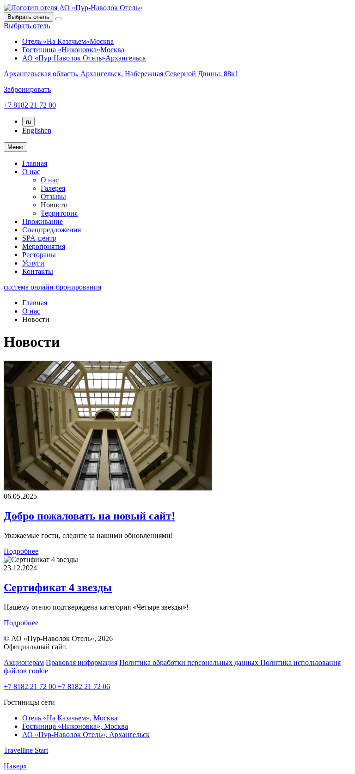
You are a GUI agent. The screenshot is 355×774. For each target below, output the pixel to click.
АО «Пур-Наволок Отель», (86, 734)
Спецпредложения (51, 230)
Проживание (42, 221)
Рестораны (39, 255)
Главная (34, 163)
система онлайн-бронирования (52, 287)
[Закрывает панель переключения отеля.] (58, 19)
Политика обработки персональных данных (189, 662)
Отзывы (53, 196)
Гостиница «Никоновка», (75, 726)
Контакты (37, 271)
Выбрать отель (27, 26)
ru (28, 121)
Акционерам (24, 662)
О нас (31, 171)
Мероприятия (43, 246)
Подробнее (21, 551)
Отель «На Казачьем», (69, 718)
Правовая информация (81, 662)
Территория (59, 213)
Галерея (53, 188)
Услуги (33, 263)
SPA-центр (39, 238)
